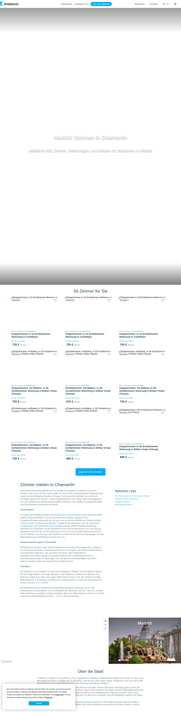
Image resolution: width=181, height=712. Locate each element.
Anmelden (154, 4)
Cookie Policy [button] (59, 695)
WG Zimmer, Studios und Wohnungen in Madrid (132, 496)
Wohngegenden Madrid (123, 505)
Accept (39, 703)
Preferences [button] (48, 697)
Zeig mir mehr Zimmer (90, 472)
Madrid (88, 702)
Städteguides (66, 4)
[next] (55, 312)
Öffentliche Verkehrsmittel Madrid (127, 499)
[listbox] (165, 4)
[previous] (15, 312)
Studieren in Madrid (122, 502)
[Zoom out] (105, 625)
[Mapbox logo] (6, 661)
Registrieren (140, 4)
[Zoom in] (105, 621)
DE (164, 4)
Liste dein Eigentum (101, 4)
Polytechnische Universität (49, 526)
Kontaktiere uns (81, 4)
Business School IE (67, 515)
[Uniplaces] (9, 4)
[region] (54, 641)
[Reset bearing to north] (105, 628)
